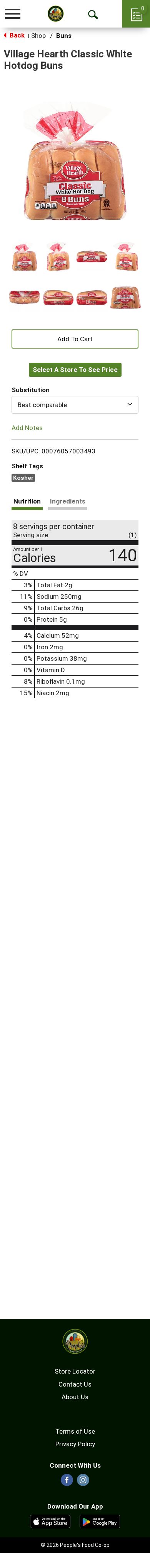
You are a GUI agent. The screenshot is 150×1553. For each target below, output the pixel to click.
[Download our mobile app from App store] (50, 1521)
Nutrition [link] (27, 501)
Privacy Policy (75, 1444)
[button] (25, 256)
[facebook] (67, 1482)
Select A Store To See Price (75, 369)
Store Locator (75, 1371)
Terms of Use (75, 1431)
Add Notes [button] (27, 428)
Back (16, 35)
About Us (75, 1397)
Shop (38, 35)
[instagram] (83, 1482)
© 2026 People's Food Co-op (75, 1545)
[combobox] (75, 404)
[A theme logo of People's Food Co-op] (56, 13)
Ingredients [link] (67, 501)
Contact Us (75, 1384)
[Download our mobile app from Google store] (100, 1521)
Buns (64, 35)
